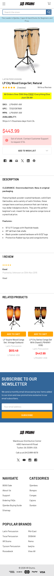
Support (6, 495)
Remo (31, 541)
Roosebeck (7, 551)
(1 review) (21, 87)
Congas (32, 495)
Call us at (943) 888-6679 (27, 452)
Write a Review (45, 87)
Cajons (32, 500)
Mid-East (32, 531)
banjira (31, 546)
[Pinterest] (34, 160)
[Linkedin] (28, 160)
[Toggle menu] (4, 4)
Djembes (33, 485)
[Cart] (50, 4)
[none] (27, 49)
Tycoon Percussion (11, 546)
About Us (6, 490)
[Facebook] (4, 160)
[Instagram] (29, 460)
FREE (30, 94)
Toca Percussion (10, 536)
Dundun (32, 505)
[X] (22, 160)
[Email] (10, 160)
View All (31, 551)
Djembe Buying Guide (12, 505)
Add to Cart (13, 334)
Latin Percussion (10, 531)
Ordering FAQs (8, 500)
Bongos (33, 490)
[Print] (16, 160)
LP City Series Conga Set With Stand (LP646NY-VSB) (40, 342)
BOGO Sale (7, 485)
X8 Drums (6, 541)
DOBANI (32, 536)
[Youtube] (24, 460)
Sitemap (6, 510)
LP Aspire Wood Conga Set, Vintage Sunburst (13, 341)
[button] (27, 150)
